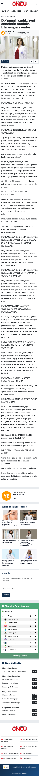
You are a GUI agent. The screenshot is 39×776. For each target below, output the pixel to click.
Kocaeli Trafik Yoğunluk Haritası (29, 747)
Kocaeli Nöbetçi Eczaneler (7, 740)
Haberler (4, 16)
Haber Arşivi (27, 758)
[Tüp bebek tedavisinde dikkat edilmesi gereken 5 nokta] (28, 554)
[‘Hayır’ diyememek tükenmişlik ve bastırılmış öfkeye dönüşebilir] (28, 534)
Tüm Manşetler (27, 753)
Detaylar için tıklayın (19, 656)
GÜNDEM (5, 11)
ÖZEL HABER (16, 11)
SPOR (26, 11)
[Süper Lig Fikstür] (36, 663)
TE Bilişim (24, 773)
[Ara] (37, 4)
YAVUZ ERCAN (18, 494)
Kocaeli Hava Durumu (30, 739)
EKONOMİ (34, 11)
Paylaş (6, 61)
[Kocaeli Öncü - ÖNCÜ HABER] (19, 3)
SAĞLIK (12, 16)
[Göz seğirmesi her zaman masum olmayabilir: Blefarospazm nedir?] (10, 515)
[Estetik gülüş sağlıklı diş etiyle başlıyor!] (10, 534)
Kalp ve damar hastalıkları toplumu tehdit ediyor (27, 522)
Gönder (6, 594)
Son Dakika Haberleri (10, 758)
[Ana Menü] (2, 4)
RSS (7, 767)
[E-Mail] (14, 498)
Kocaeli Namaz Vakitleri (7, 747)
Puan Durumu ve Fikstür (11, 753)
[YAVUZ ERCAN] (6, 496)
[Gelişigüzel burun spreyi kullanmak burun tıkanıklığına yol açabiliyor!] (10, 554)
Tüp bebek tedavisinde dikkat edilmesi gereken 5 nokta (28, 562)
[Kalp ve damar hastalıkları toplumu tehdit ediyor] (28, 515)
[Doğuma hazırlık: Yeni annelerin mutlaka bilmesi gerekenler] (19, 47)
